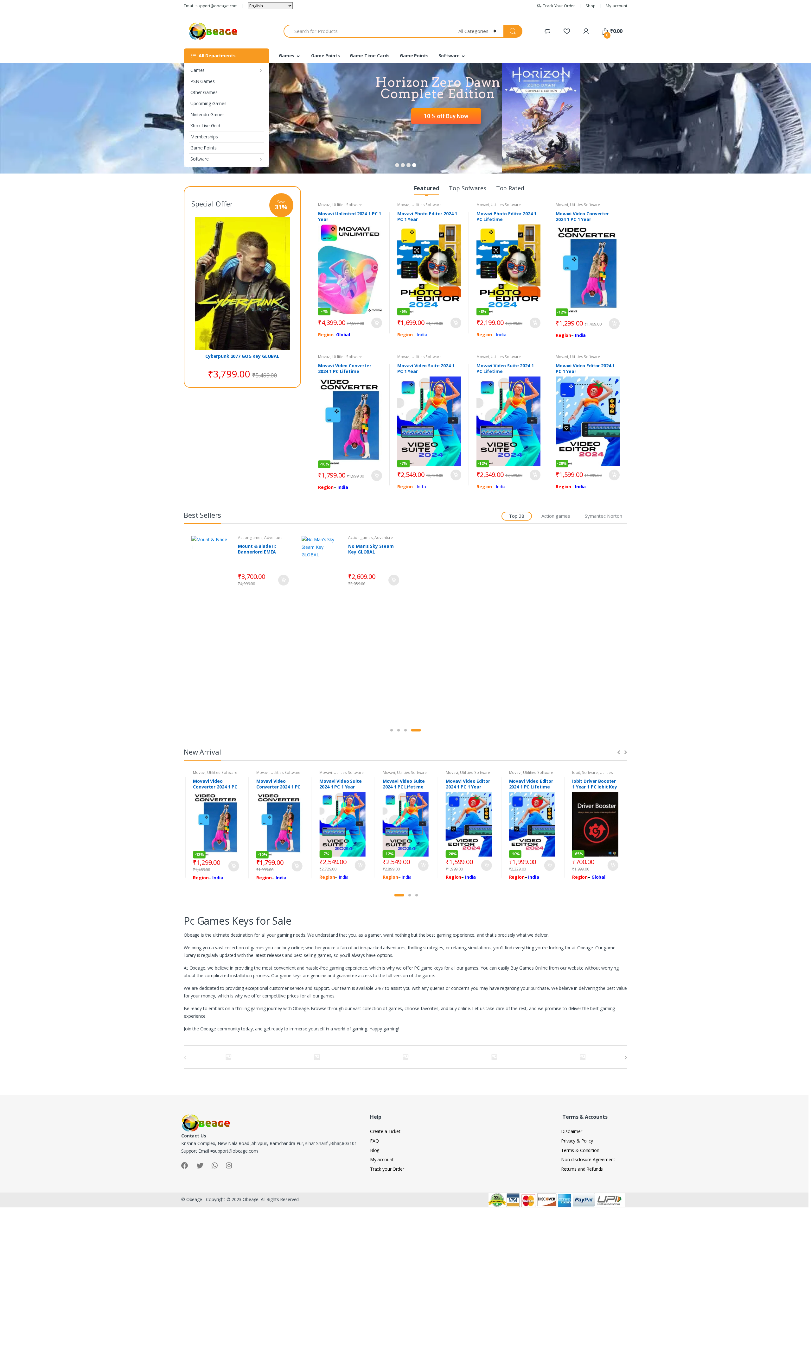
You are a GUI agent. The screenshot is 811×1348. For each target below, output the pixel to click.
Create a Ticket (385, 1131)
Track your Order (387, 1169)
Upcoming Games (208, 103)
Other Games (203, 92)
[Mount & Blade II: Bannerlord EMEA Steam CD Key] (212, 562)
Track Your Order (559, 6)
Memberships (204, 137)
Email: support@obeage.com (211, 6)
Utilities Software (347, 204)
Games (197, 70)
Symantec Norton (603, 516)
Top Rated (510, 188)
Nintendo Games (207, 114)
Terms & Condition (580, 1150)
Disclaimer (571, 1131)
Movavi (324, 204)
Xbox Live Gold (205, 126)
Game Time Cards (370, 56)
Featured (426, 188)
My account (616, 6)
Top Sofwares (467, 188)
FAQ (374, 1141)
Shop (590, 6)
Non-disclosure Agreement (588, 1159)
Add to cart (376, 323)
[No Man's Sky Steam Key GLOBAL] (323, 562)
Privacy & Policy (577, 1141)
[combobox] (367, 31)
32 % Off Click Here (443, 125)
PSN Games (202, 81)
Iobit (576, 772)
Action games (555, 516)
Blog (374, 1150)
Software (199, 159)
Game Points (203, 148)
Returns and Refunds (582, 1169)
